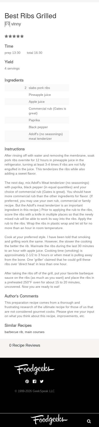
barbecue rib (14, 332)
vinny (16, 24)
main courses (34, 332)
